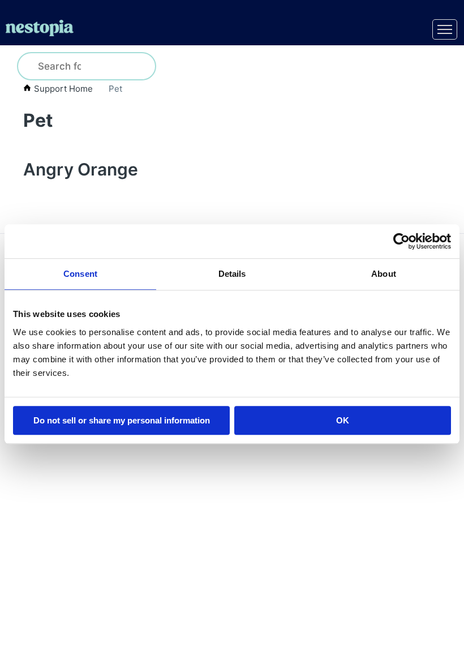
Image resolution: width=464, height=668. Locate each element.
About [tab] (383, 274)
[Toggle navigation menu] (444, 29)
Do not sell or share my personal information (121, 420)
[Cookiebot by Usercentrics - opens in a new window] (401, 241)
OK (342, 420)
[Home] (40, 30)
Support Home (63, 88)
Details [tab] (232, 274)
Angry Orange (80, 169)
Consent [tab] (80, 274)
